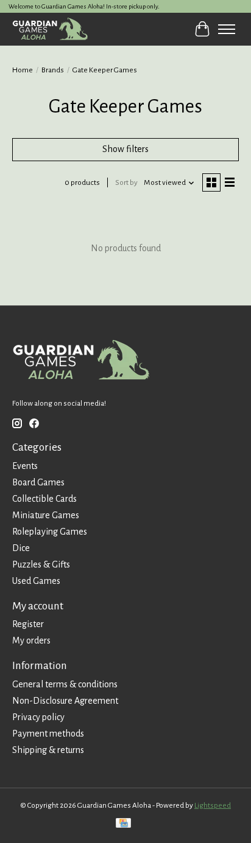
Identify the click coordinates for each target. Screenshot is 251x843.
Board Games (38, 482)
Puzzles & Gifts (41, 564)
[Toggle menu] (226, 29)
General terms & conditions (65, 684)
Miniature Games (45, 515)
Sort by (126, 182)
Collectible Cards (44, 499)
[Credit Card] (123, 824)
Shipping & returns (48, 750)
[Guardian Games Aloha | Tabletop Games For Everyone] (50, 28)
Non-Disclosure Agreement (65, 701)
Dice (21, 548)
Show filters (125, 149)
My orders (31, 640)
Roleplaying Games (49, 531)
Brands (52, 70)
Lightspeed (212, 805)
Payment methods (48, 733)
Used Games (36, 581)
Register (28, 624)
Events (25, 466)
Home (22, 70)
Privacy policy (38, 717)
